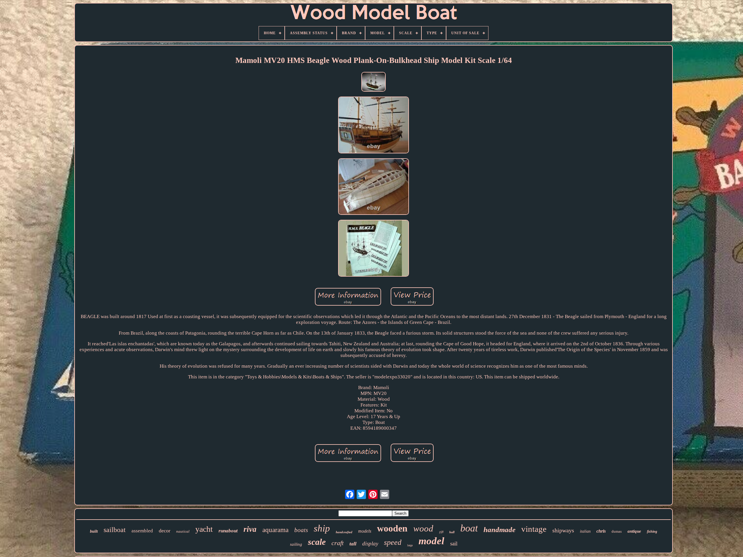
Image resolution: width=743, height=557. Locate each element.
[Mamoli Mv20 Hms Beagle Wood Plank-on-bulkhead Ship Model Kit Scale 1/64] (373, 82)
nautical (183, 531)
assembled (142, 531)
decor (164, 531)
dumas (617, 531)
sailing (296, 544)
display (370, 543)
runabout (228, 531)
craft (337, 543)
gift (441, 531)
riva (250, 529)
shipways (563, 530)
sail (453, 543)
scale (317, 542)
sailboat (115, 530)
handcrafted (344, 532)
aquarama (275, 530)
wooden (392, 528)
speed (392, 542)
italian (585, 531)
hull (452, 532)
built (94, 531)
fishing (652, 531)
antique (634, 531)
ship (322, 528)
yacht (204, 529)
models (364, 531)
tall (352, 544)
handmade (499, 530)
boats (301, 530)
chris (601, 531)
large (410, 545)
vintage (534, 529)
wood (423, 528)
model (431, 541)
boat (469, 528)
